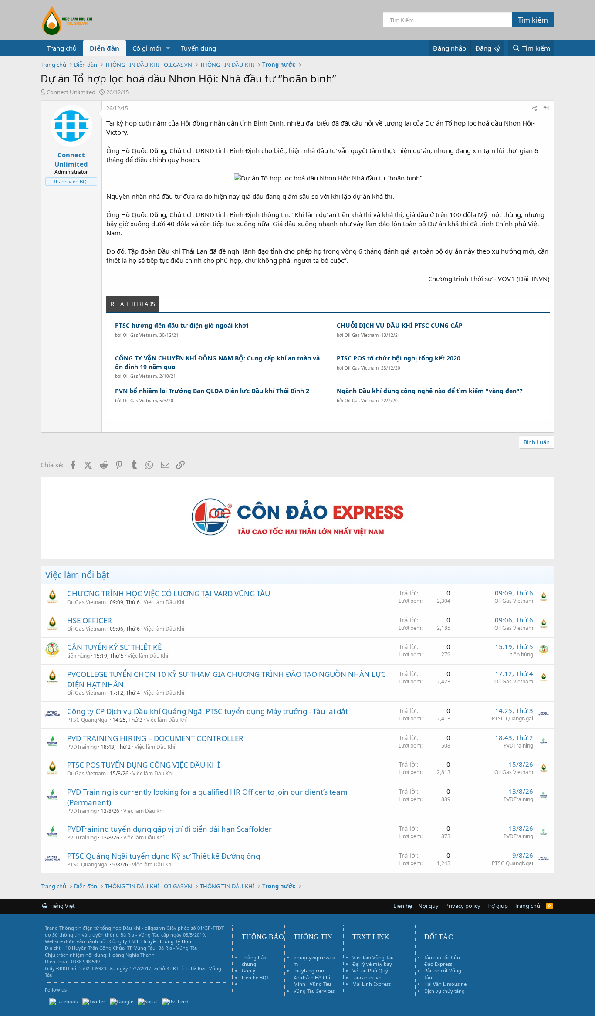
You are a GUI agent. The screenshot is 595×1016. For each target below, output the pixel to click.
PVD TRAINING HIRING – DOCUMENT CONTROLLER (155, 738)
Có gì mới (146, 48)
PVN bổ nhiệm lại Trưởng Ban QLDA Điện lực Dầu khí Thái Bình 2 (212, 391)
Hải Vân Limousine (445, 984)
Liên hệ (402, 906)
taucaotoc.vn (367, 977)
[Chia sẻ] (534, 109)
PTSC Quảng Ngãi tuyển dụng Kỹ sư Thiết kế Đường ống (163, 856)
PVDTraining (82, 747)
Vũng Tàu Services (314, 991)
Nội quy (428, 906)
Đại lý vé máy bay (372, 964)
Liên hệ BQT (255, 977)
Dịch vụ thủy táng (444, 991)
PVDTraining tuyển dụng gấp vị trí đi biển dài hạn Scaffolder (169, 829)
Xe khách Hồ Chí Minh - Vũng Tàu (312, 980)
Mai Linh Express (371, 984)
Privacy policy (462, 906)
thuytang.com (309, 970)
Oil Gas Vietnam (140, 335)
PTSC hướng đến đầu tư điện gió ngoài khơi (181, 325)
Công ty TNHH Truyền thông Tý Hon (150, 941)
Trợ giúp (497, 906)
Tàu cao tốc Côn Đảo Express (442, 960)
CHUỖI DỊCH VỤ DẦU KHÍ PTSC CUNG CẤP (400, 325)
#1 (546, 108)
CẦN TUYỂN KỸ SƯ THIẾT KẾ (114, 647)
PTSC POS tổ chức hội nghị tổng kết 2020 (398, 358)
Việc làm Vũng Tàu (373, 957)
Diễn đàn (104, 48)
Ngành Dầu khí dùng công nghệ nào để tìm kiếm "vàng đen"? (430, 391)
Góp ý (248, 970)
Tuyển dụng (198, 48)
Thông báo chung (254, 960)
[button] (168, 48)
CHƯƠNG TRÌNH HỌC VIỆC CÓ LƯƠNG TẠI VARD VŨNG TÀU (168, 593)
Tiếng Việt (61, 906)
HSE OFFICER (89, 620)
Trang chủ (62, 48)
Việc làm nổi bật (77, 575)
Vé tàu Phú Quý (370, 970)
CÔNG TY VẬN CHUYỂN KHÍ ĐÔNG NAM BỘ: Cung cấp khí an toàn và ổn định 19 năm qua (217, 362)
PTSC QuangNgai (87, 720)
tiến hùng (78, 655)
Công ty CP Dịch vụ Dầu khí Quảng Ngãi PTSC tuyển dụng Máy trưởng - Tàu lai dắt (207, 711)
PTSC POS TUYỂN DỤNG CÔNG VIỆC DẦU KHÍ (143, 765)
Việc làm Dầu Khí (164, 602)
